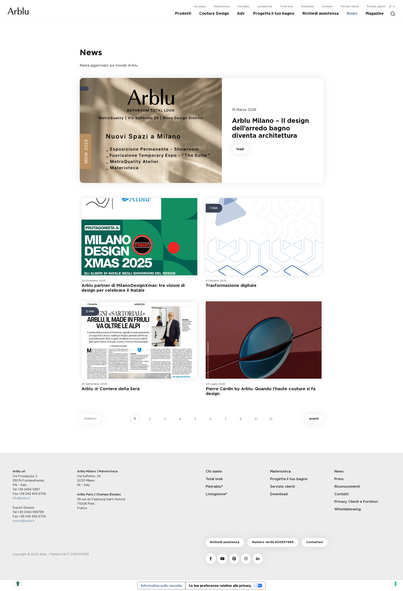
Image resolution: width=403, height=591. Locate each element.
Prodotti (183, 14)
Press (339, 479)
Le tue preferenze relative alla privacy (220, 585)
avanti (314, 418)
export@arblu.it (24, 520)
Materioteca (222, 6)
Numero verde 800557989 (273, 542)
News (352, 14)
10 (270, 418)
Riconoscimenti (347, 486)
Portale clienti (350, 6)
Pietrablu (243, 6)
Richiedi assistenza (320, 14)
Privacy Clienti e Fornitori (356, 501)
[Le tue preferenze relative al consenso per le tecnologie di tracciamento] (396, 584)
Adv (241, 14)
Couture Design (214, 14)
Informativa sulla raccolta (161, 585)
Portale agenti (376, 6)
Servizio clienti (282, 486)
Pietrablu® (214, 486)
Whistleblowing (347, 509)
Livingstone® (216, 494)
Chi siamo (200, 6)
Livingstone (264, 6)
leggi (240, 149)
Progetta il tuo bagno (273, 14)
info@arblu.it (21, 498)
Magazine (374, 14)
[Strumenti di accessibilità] (18, 584)
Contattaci (314, 542)
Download (307, 6)
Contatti (327, 6)
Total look (286, 6)
